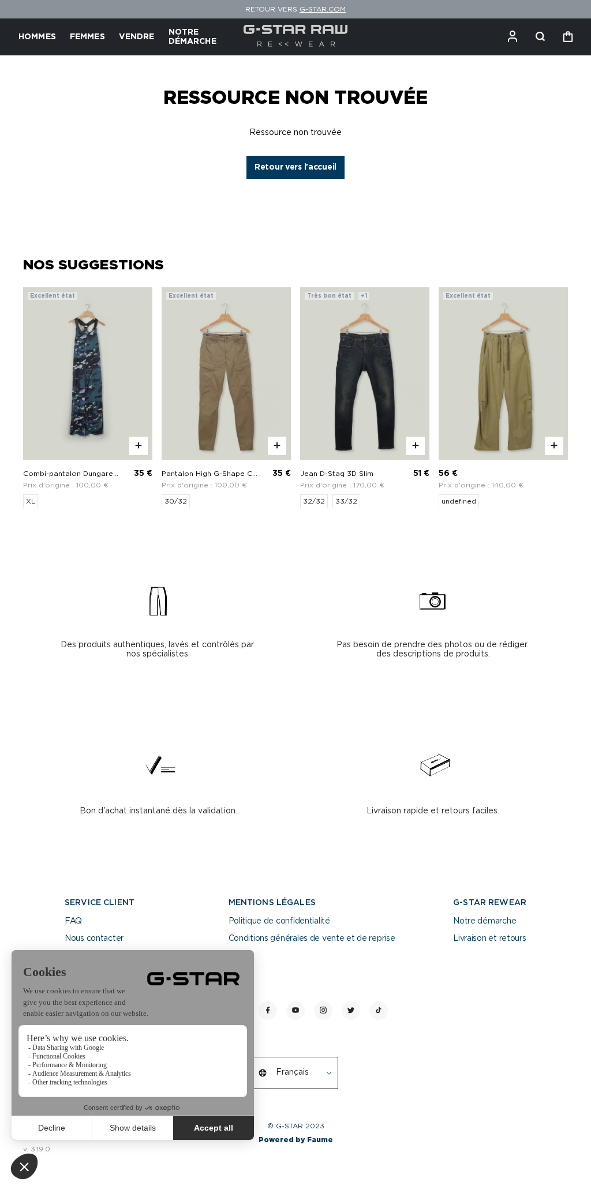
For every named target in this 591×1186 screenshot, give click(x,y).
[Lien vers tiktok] (378, 1010)
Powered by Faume (296, 1139)
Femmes (87, 37)
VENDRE (137, 37)
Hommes (37, 37)
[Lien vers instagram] (323, 1010)
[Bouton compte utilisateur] (512, 36)
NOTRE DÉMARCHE (192, 37)
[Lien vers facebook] (268, 1010)
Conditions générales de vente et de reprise (312, 938)
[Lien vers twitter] (351, 1010)
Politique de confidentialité (279, 921)
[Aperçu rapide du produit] (138, 445)
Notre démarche (484, 921)
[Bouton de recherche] (540, 36)
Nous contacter (94, 938)
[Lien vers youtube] (295, 1010)
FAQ (73, 921)
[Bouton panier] (567, 36)
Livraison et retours (489, 938)
